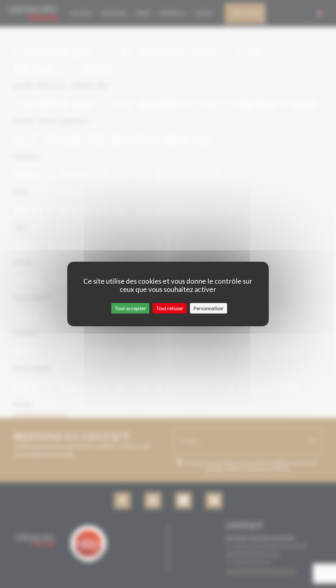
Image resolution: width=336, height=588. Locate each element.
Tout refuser (169, 308)
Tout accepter (130, 308)
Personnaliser (208, 308)
